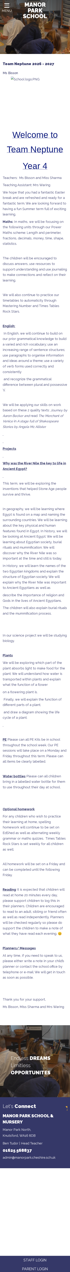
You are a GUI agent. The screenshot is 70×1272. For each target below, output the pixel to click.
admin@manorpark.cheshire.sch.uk (29, 1157)
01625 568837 (17, 1150)
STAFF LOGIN (35, 1260)
